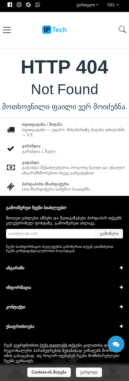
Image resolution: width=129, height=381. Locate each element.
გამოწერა (109, 233)
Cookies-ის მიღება (49, 372)
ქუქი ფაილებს (53, 345)
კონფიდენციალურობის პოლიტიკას (45, 251)
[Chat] (116, 344)
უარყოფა (89, 372)
